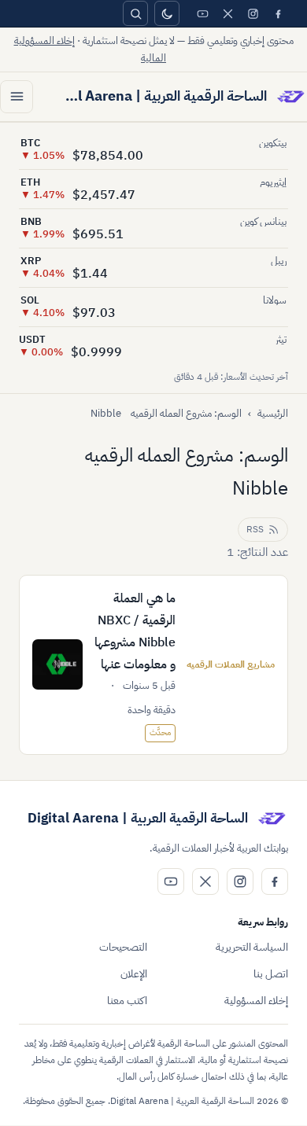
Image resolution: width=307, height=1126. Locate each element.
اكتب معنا (127, 1000)
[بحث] (135, 13)
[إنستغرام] (252, 13)
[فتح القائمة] (16, 96)
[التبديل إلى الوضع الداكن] (166, 13)
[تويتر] (227, 13)
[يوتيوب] (202, 13)
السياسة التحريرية (252, 947)
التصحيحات (123, 947)
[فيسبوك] (278, 13)
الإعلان (133, 974)
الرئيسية (272, 413)
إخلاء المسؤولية (256, 1000)
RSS (255, 529)
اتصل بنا (270, 974)
